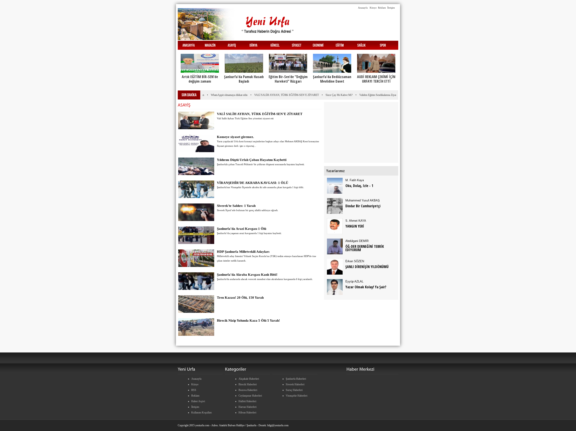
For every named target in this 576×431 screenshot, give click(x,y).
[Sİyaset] (296, 45)
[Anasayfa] (188, 45)
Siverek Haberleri (295, 384)
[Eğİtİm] (340, 45)
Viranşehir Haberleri (296, 395)
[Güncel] (275, 45)
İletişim (391, 7)
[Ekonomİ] (318, 45)
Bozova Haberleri (247, 390)
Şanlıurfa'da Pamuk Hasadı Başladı (244, 78)
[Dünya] (253, 45)
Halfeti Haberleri (247, 401)
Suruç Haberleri (294, 390)
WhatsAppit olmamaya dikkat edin (222, 95)
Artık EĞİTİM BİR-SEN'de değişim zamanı (200, 78)
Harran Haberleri (247, 406)
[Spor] (383, 45)
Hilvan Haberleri (247, 412)
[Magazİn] (210, 45)
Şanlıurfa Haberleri (296, 378)
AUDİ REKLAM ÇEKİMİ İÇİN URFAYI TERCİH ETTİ (376, 78)
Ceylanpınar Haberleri (250, 395)
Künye (373, 7)
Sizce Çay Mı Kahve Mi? (332, 95)
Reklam (382, 7)
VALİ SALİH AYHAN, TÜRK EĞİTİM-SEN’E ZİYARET (280, 95)
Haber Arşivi (198, 401)
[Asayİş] (232, 45)
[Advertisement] (161, 71)
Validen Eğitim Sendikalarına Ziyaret (372, 95)
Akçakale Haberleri (248, 378)
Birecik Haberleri (247, 384)
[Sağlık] (361, 45)
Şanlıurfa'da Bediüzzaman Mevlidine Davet (332, 78)
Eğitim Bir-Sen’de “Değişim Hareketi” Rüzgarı (288, 78)
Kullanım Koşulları (201, 412)
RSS (193, 390)
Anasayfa (363, 7)
